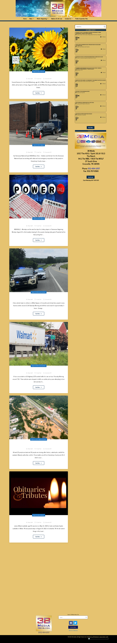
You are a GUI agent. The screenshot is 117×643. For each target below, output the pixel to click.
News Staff (30, 78)
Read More (37, 93)
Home (25, 18)
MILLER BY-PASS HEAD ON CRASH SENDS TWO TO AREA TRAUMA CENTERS (38, 296)
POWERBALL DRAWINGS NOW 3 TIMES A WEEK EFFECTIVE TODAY (39, 222)
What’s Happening (42, 18)
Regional (42, 145)
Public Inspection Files (81, 18)
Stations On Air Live (56, 18)
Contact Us (68, 18)
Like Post (38, 78)
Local (40, 292)
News (30, 18)
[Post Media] (38, 49)
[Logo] (58, 9)
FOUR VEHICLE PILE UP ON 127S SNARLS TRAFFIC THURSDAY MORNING (38, 370)
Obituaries (42, 71)
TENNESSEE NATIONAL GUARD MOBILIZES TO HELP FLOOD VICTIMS (38, 149)
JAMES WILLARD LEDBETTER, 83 (38, 519)
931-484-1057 (94, 168)
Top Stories (43, 292)
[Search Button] (104, 27)
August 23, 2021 (36, 71)
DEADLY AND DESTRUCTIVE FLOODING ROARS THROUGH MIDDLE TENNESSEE (39, 444)
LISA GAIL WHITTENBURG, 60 (38, 75)
